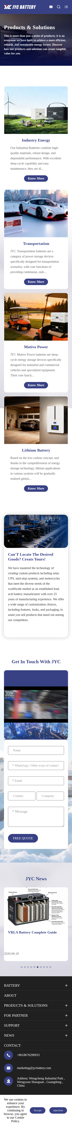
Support (12, 1025)
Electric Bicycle (28, 309)
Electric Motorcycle (31, 313)
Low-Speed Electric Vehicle (37, 318)
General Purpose (36, 116)
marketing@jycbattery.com (34, 1068)
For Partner (16, 1015)
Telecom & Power (37, 102)
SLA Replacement (32, 434)
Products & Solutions (26, 1005)
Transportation (36, 243)
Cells (23, 405)
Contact (12, 1045)
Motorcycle (36, 212)
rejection (58, 1110)
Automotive (37, 208)
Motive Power (36, 347)
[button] (21, 967)
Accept (37, 1110)
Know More (36, 178)
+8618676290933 (28, 1055)
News (9, 1035)
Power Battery (30, 419)
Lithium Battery (36, 450)
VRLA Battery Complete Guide (32, 932)
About (10, 995)
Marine (34, 217)
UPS (28, 107)
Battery (12, 985)
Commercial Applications (37, 429)
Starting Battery (31, 424)
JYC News (36, 878)
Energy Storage (35, 112)
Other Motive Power (32, 323)
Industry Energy (36, 140)
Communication (31, 410)
